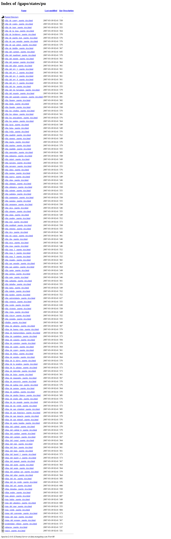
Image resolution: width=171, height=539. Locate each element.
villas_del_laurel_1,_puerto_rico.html (20, 454)
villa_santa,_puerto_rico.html (17, 270)
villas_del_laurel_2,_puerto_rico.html (20, 458)
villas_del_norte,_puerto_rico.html (19, 465)
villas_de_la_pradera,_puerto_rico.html (21, 364)
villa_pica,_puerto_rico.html (16, 208)
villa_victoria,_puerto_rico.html (18, 308)
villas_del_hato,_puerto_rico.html (19, 451)
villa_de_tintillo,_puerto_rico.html (19, 48)
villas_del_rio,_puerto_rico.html (18, 478)
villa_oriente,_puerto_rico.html (18, 190)
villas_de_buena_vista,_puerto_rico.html (22, 329)
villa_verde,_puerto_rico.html (17, 305)
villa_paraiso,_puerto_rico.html (18, 201)
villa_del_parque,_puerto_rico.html (19, 62)
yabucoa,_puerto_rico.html (16, 527)
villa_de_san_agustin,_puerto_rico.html (21, 41)
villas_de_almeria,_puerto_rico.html (20, 326)
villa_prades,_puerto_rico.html (17, 218)
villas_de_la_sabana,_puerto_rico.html (21, 367)
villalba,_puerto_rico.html (15, 322)
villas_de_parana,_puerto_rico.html (19, 388)
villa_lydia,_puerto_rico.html (17, 131)
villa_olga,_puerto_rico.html (16, 180)
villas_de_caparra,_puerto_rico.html (20, 340)
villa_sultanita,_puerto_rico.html (18, 281)
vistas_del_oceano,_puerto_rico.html (20, 520)
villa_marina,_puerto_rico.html (18, 145)
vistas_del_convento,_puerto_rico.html (21, 513)
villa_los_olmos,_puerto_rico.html (19, 114)
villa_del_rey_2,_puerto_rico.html (19, 72)
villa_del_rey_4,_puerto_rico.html (19, 79)
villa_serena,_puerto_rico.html (17, 274)
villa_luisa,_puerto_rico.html (17, 128)
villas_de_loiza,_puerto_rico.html (19, 374)
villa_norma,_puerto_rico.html (17, 173)
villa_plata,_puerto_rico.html (17, 215)
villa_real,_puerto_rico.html (16, 222)
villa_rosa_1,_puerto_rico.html (17, 249)
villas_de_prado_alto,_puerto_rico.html (21, 399)
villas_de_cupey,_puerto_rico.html (19, 350)
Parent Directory (12, 17)
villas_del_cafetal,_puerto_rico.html (20, 426)
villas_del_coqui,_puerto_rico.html (19, 440)
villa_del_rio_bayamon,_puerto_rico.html (22, 90)
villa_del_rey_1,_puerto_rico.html (19, 69)
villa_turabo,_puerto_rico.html (17, 295)
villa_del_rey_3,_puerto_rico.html (19, 76)
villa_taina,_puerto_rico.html (17, 288)
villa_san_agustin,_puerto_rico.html (20, 263)
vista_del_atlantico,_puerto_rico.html (20, 503)
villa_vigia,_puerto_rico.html (17, 312)
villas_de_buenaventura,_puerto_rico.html (22, 333)
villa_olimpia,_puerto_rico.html (18, 183)
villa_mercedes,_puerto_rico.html (19, 152)
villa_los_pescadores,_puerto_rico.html (21, 118)
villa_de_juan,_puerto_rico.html (18, 27)
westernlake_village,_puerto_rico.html (21, 524)
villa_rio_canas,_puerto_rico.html (19, 236)
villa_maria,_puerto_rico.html (17, 142)
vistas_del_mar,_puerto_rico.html (19, 517)
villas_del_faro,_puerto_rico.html (19, 447)
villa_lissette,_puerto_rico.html (17, 107)
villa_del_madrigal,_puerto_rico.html (20, 55)
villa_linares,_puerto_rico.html (17, 100)
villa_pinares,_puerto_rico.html (18, 211)
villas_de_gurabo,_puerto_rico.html (20, 357)
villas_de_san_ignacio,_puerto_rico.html (22, 416)
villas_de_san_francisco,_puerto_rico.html (22, 413)
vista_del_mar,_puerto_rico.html (18, 506)
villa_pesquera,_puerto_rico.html (18, 204)
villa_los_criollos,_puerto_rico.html (19, 111)
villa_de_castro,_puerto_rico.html (19, 24)
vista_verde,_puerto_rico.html (17, 510)
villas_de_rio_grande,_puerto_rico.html (21, 402)
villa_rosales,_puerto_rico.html (18, 260)
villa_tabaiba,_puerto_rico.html (18, 284)
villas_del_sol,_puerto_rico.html (18, 485)
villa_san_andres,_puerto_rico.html (19, 267)
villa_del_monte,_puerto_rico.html (19, 59)
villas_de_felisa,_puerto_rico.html (19, 354)
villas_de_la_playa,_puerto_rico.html (20, 360)
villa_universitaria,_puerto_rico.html (20, 298)
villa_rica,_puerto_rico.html (16, 232)
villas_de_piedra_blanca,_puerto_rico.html (22, 395)
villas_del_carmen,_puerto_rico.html (20, 437)
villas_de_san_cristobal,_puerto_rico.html (22, 409)
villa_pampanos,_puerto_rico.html (19, 197)
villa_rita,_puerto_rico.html (16, 239)
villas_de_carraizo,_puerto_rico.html (20, 343)
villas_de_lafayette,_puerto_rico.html (20, 371)
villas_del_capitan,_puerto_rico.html (20, 433)
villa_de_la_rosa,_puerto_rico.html (19, 31)
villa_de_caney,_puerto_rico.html (19, 20)
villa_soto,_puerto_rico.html (16, 277)
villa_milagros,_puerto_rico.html (18, 156)
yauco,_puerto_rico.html (15, 531)
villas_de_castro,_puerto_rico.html (19, 347)
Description (68, 10)
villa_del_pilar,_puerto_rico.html (18, 65)
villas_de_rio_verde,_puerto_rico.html (21, 406)
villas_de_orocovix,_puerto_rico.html (20, 381)
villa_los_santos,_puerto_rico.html (19, 121)
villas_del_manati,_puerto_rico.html (20, 461)
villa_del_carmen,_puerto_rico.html (20, 52)
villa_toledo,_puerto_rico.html (17, 291)
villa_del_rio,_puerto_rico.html (18, 86)
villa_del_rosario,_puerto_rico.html (19, 93)
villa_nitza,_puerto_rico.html (17, 170)
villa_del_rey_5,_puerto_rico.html (19, 83)
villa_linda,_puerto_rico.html (17, 104)
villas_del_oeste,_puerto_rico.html (19, 468)
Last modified (51, 10)
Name (23, 10)
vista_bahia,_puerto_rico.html (17, 499)
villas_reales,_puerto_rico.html (17, 492)
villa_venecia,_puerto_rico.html (18, 301)
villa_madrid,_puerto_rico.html (18, 135)
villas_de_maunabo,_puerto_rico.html (20, 378)
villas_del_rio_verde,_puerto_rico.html (21, 482)
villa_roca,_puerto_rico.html (16, 242)
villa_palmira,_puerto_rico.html (18, 194)
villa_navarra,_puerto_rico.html (18, 163)
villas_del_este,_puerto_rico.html (18, 444)
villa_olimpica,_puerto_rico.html (18, 187)
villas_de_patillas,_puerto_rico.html (20, 392)
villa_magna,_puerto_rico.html (17, 138)
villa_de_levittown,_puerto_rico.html (20, 34)
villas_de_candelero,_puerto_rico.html (21, 336)
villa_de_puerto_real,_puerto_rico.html (21, 38)
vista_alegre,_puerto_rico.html (17, 496)
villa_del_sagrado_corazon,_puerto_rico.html (24, 97)
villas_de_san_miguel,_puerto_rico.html (21, 419)
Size (61, 10)
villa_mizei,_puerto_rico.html (17, 159)
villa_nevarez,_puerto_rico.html (18, 166)
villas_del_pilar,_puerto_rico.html (19, 475)
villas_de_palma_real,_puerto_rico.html (21, 385)
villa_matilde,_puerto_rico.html (18, 149)
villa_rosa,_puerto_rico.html (16, 246)
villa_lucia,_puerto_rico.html (17, 124)
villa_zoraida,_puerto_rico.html (18, 319)
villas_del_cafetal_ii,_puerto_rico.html (21, 430)
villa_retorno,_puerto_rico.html (18, 229)
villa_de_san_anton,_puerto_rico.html (20, 45)
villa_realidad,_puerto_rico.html (18, 225)
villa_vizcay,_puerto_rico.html (17, 315)
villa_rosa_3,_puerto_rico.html (17, 256)
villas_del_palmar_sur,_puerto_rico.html (21, 472)
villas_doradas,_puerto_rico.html (18, 489)
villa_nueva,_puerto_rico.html (17, 177)
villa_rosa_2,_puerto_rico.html (17, 253)
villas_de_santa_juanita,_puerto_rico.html (22, 423)
